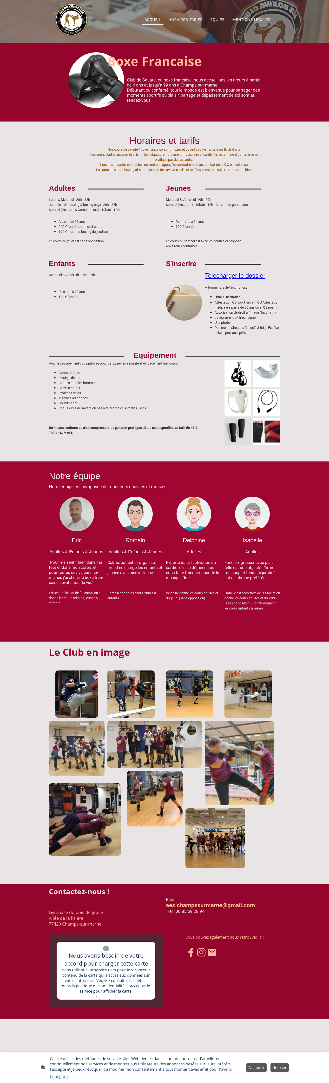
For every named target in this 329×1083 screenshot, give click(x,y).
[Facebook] (190, 952)
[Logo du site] (71, 19)
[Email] (212, 952)
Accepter (256, 1067)
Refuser (280, 1067)
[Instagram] (201, 952)
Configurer (59, 1076)
